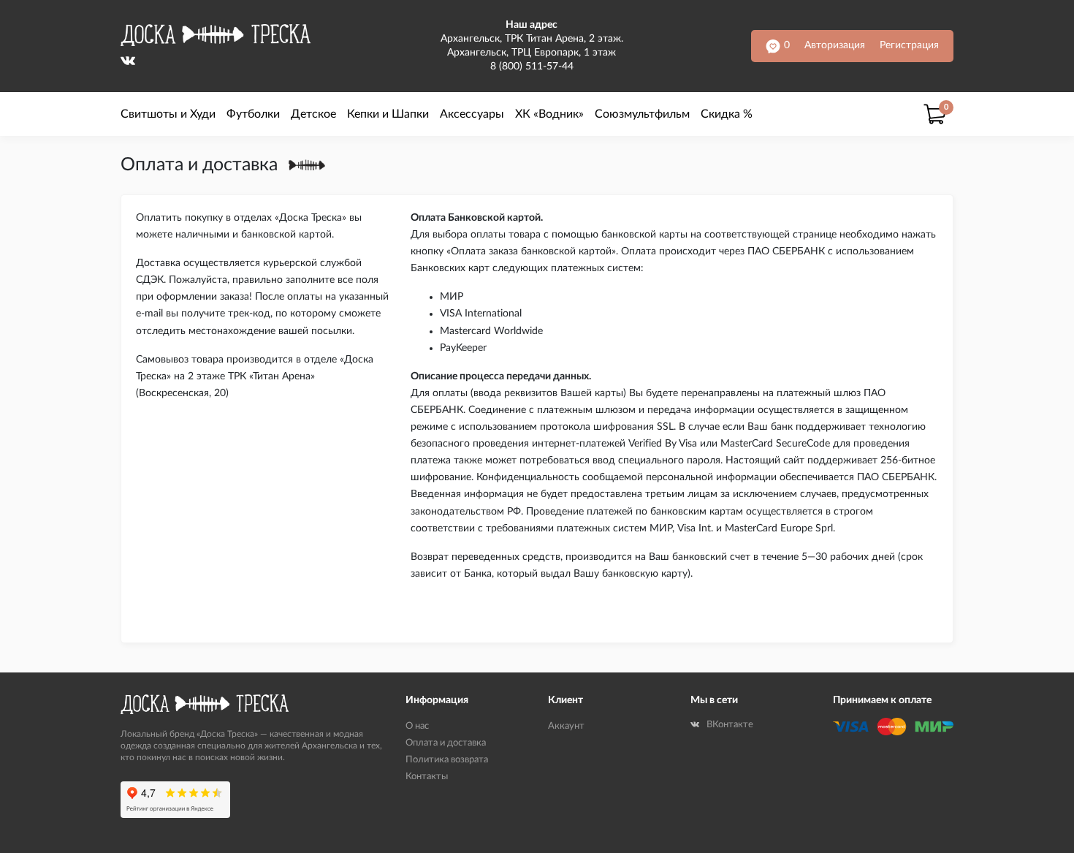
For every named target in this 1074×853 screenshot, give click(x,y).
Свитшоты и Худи (168, 114)
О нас (417, 726)
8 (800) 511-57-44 (532, 66)
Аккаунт (566, 726)
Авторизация (834, 45)
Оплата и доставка (445, 743)
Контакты (426, 776)
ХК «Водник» (549, 114)
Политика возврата (446, 760)
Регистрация (909, 45)
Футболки (253, 114)
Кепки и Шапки (388, 114)
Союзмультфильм (642, 114)
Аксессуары (472, 114)
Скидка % (727, 114)
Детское (313, 114)
